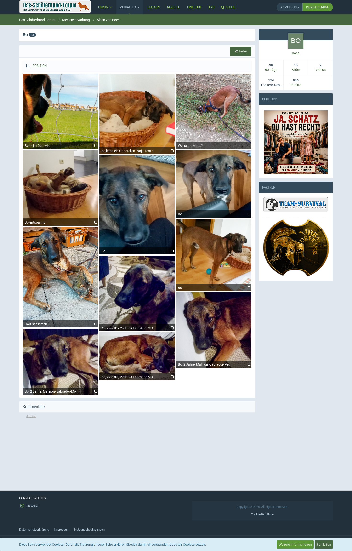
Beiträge (271, 70)
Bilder (296, 70)
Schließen (324, 544)
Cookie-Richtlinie (262, 514)
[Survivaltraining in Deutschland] (295, 205)
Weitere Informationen (295, 544)
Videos (321, 70)
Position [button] (40, 66)
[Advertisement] (137, 451)
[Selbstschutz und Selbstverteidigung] (295, 248)
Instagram (33, 505)
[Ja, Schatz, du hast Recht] (295, 142)
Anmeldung (289, 7)
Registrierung (317, 7)
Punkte (295, 85)
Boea (296, 53)
